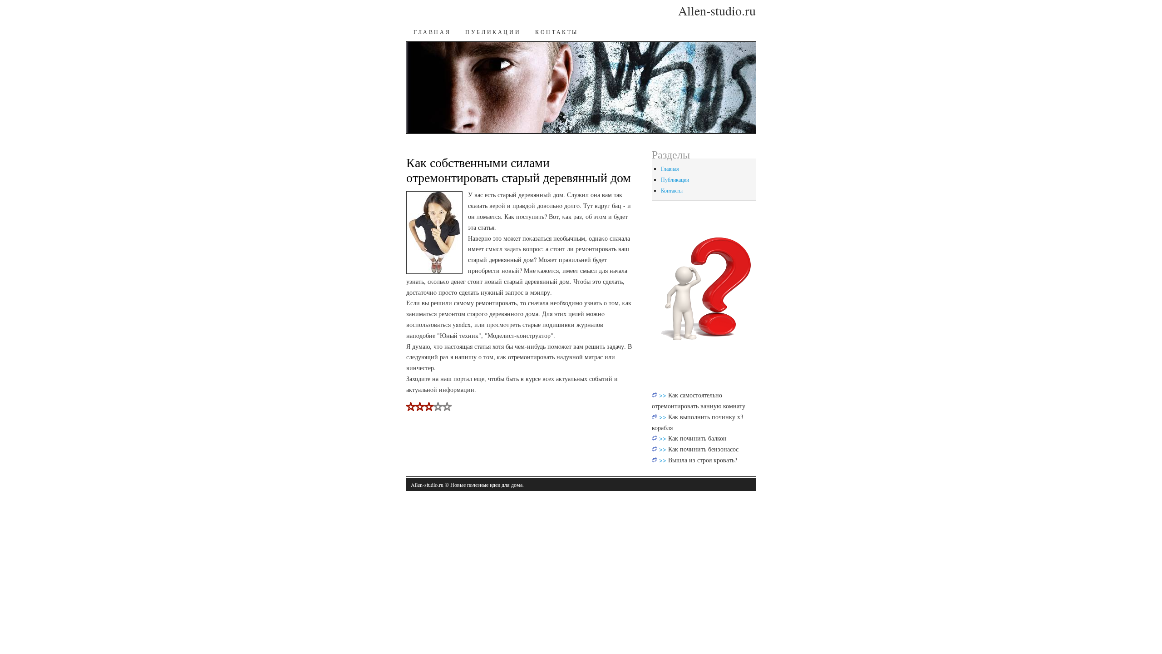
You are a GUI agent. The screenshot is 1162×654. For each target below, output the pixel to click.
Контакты (556, 31)
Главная (432, 31)
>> (663, 395)
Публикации (493, 31)
